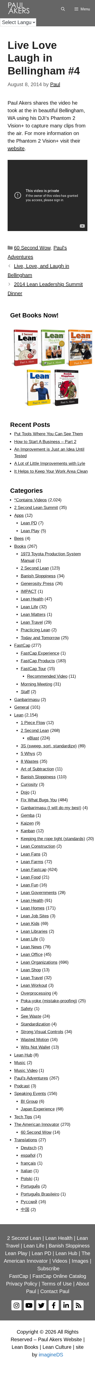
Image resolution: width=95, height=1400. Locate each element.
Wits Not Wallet (35, 1047)
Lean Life (29, 606)
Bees (19, 538)
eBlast (33, 738)
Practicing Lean (35, 630)
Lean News (31, 946)
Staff (25, 691)
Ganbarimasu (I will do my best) (51, 807)
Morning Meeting (36, 684)
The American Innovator (36, 1124)
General (21, 707)
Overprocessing (36, 993)
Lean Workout (34, 985)
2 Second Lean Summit (36, 507)
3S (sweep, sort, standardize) (49, 746)
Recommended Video (47, 676)
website (16, 148)
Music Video (25, 1070)
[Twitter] (41, 1305)
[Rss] (78, 1305)
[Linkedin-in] (66, 1305)
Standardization (35, 1024)
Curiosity (29, 784)
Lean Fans (31, 854)
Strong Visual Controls (42, 1031)
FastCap (22, 645)
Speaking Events (30, 1093)
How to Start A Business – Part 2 (45, 441)
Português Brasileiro (40, 1194)
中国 (25, 1209)
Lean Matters (33, 614)
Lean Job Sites (35, 916)
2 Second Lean (35, 568)
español (28, 1155)
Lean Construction (38, 846)
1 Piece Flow (33, 722)
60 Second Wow (32, 248)
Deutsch (28, 1147)
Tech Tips (23, 1116)
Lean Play (30, 530)
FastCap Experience (40, 653)
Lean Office (32, 954)
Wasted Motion (35, 1039)
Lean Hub (23, 1055)
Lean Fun (29, 885)
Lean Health (32, 599)
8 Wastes (30, 761)
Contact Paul (54, 1291)
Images (80, 1261)
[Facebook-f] (54, 1305)
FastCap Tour (33, 668)
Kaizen (27, 823)
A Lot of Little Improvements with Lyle (49, 463)
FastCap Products (38, 660)
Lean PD (29, 523)
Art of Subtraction (37, 769)
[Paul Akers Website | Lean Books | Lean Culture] (20, 9)
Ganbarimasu (27, 699)
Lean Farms (32, 861)
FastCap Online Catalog (59, 1276)
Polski (26, 1178)
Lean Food (31, 877)
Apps (19, 515)
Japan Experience (38, 1109)
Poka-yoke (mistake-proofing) (49, 1000)
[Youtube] (29, 1305)
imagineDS (51, 1354)
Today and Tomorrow (40, 637)
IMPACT (28, 591)
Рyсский (29, 1201)
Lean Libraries (34, 931)
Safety (27, 1008)
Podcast (22, 1086)
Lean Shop (31, 970)
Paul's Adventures (31, 1078)
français (28, 1163)
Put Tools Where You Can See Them (48, 433)
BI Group (29, 1101)
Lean (18, 715)
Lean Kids (30, 923)
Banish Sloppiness (38, 576)
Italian (26, 1170)
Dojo (25, 792)
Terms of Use (57, 1284)
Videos (59, 1261)
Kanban (28, 830)
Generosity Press (37, 583)
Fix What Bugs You (39, 800)
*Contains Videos (30, 500)
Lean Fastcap (33, 869)
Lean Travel (32, 622)
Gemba (27, 815)
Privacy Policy (21, 1284)
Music (20, 1062)
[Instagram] (16, 1305)
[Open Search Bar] (63, 9)
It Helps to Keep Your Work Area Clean (51, 471)
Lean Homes (33, 908)
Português (30, 1186)
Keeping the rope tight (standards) (53, 838)
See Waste (31, 1016)
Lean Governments (39, 892)
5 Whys (28, 753)
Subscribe (48, 1268)
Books (20, 546)
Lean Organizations (39, 962)
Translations (25, 1140)
